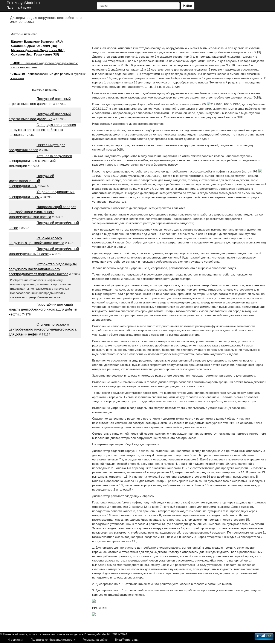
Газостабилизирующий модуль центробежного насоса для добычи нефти (43, 309)
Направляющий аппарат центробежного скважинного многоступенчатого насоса (42, 212)
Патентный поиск (19, 7)
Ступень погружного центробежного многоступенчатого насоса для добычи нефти (42, 329)
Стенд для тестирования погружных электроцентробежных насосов (42, 130)
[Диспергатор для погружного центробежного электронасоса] (94, 601)
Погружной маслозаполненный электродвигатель (31, 181)
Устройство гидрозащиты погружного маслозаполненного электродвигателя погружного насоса (43, 269)
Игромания (15, 639)
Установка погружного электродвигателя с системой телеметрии (40, 161)
